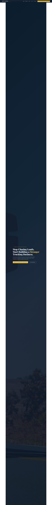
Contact (35, 1)
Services (26, 1)
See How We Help (32, 262)
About (29, 1)
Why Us (32, 1)
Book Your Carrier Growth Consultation (43, 1)
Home (23, 1)
